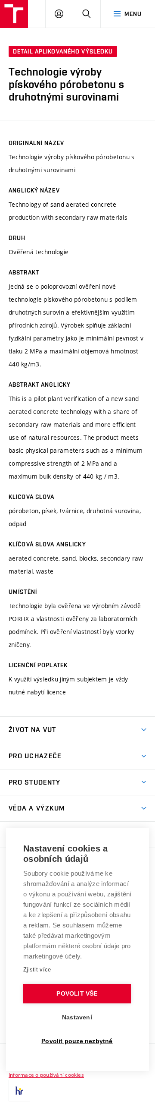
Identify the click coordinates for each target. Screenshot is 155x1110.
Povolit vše (76, 993)
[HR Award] (19, 1090)
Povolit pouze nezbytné (76, 1041)
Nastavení (77, 1017)
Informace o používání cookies (46, 1074)
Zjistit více (37, 969)
